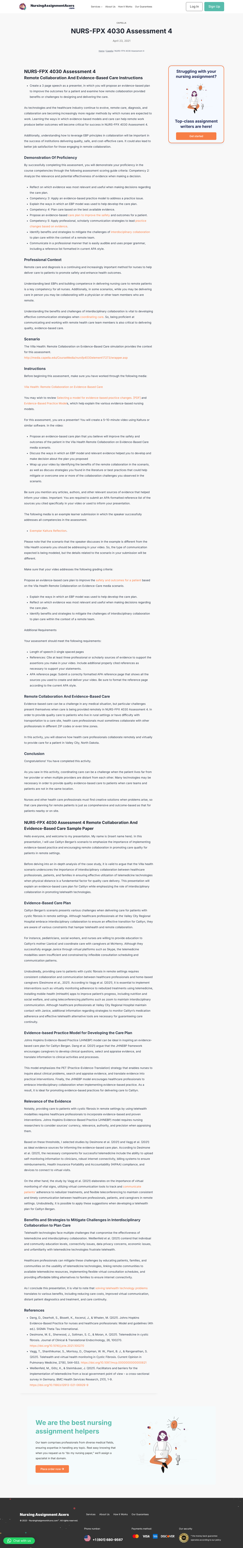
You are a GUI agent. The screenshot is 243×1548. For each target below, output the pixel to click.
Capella (121, 23)
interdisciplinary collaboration (130, 232)
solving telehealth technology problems (121, 1288)
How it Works (125, 6)
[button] (19, 1540)
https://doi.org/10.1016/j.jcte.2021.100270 (57, 1345)
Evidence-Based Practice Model (45, 403)
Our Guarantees (143, 6)
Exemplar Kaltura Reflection (48, 530)
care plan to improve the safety (89, 215)
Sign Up (214, 6)
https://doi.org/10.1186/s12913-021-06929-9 (59, 1385)
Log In (194, 6)
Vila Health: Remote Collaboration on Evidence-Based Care (63, 387)
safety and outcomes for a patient (118, 580)
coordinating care (91, 317)
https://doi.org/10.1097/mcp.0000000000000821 (113, 1362)
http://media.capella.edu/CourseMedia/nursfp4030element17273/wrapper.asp (76, 357)
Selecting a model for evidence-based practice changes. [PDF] (98, 397)
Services (90, 1514)
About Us (110, 6)
